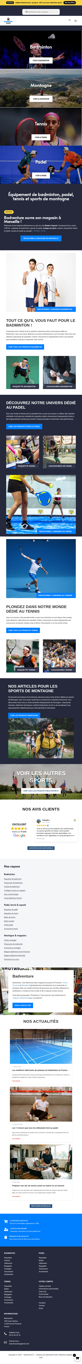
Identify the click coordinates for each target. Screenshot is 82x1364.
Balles (41, 1260)
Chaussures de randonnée (13, 944)
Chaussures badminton (59, 386)
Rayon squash (9, 921)
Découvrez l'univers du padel (55, 531)
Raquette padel (26, 466)
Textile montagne (10, 940)
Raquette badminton (24, 386)
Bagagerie (8, 1266)
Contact (42, 1306)
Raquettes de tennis (11, 913)
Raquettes (8, 1258)
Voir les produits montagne (24, 715)
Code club (42, 1292)
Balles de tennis (9, 917)
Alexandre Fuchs (51, 1355)
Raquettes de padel (11, 910)
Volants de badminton (12, 887)
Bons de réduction (45, 1297)
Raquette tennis (26, 670)
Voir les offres (70, 2)
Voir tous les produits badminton (25, 347)
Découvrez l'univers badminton (54, 309)
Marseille (25, 985)
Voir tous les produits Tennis (23, 630)
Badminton (9, 1253)
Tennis (7, 1281)
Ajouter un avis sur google (41, 848)
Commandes (43, 1294)
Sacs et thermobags (11, 894)
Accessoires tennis (11, 929)
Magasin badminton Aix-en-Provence (17, 952)
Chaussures (8, 1271)
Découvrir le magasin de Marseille (41, 238)
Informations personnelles (48, 1289)
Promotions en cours (11, 959)
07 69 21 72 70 (39, 231)
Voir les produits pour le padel (24, 426)
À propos (42, 1303)
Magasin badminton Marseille (14, 955)
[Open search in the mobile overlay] (41, 12)
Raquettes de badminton (12, 879)
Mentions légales (65, 1355)
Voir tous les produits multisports (41, 791)
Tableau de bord (45, 1286)
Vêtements (8, 1263)
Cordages (7, 1269)
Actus (41, 1308)
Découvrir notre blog (41, 1206)
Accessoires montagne (12, 948)
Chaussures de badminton (13, 883)
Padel (42, 1253)
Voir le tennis (41, 137)
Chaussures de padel (60, 466)
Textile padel (8, 925)
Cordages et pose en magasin (14, 890)
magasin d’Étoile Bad (20, 998)
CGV (41, 1357)
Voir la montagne (41, 99)
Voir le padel (41, 175)
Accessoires (8, 1274)
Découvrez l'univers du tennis (55, 595)
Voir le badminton (41, 60)
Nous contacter (23, 1005)
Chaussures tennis (61, 670)
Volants (7, 1260)
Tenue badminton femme (13, 898)
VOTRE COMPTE (46, 1281)
